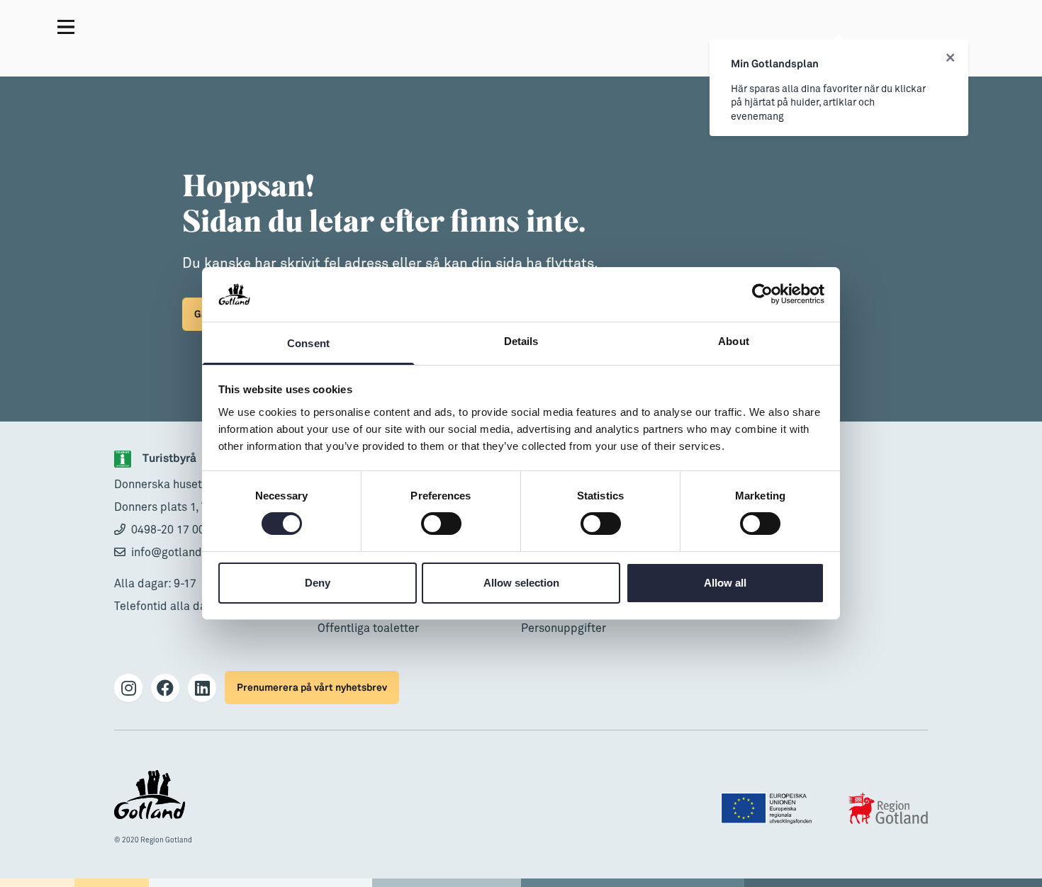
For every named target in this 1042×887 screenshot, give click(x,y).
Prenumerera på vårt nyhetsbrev (312, 687)
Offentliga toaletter (368, 628)
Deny (317, 583)
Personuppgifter (563, 628)
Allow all (725, 583)
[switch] (441, 523)
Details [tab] (521, 341)
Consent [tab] (308, 343)
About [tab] (733, 341)
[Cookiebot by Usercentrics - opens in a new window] (762, 294)
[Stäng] (950, 58)
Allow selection (521, 583)
